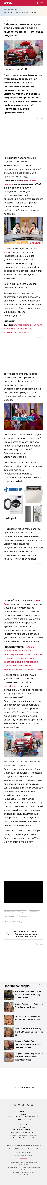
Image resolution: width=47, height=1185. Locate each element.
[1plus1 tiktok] (23, 1105)
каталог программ (23, 1119)
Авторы (23, 1127)
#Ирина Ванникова (26, 916)
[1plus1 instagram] (15, 1105)
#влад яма (34, 912)
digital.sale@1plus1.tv (24, 1169)
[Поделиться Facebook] (22, 69)
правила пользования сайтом (23, 1135)
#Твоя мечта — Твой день (15, 912)
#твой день (9, 916)
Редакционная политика (23, 1137)
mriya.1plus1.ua (11, 686)
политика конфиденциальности (24, 1132)
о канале (23, 1111)
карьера (23, 1122)
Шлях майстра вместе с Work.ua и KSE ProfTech (20, 12)
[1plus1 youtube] (32, 1105)
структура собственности (23, 1129)
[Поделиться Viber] (26, 69)
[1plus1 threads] (19, 1105)
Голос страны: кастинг (11, 9)
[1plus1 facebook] (28, 1105)
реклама (23, 1114)
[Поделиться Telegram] (18, 69)
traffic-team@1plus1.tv (23, 1174)
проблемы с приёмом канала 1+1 (23, 1116)
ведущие (23, 1124)
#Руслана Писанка (12, 921)
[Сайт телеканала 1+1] (8, 3)
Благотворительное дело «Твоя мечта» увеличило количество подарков (23, 328)
